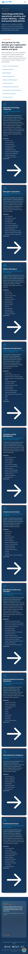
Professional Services (8, 97)
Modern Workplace (7, 72)
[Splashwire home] (7, 2)
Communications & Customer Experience (12, 90)
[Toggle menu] (25, 2)
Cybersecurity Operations (9, 76)
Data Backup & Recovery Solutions (11, 86)
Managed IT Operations (8, 69)
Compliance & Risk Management (10, 79)
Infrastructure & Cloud (8, 83)
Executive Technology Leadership (10, 66)
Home (3, 8)
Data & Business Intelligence (9, 93)
